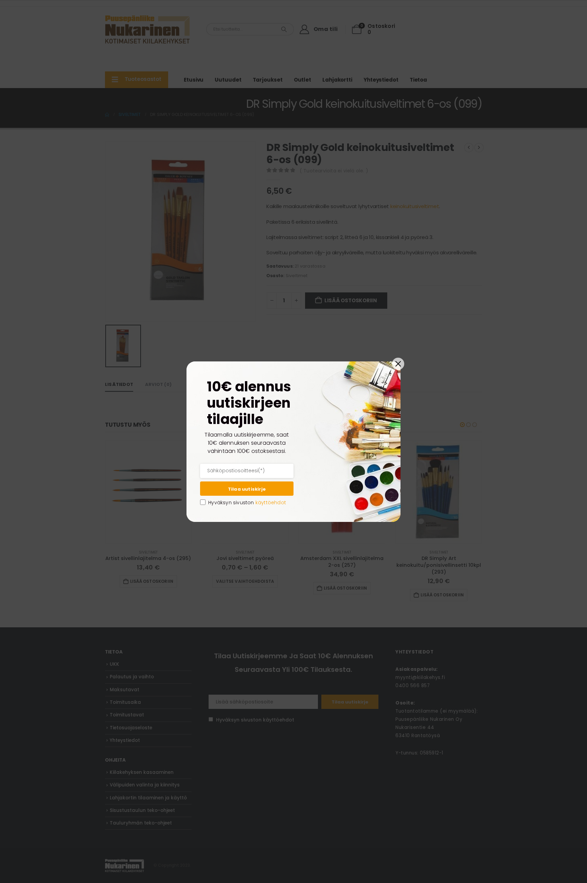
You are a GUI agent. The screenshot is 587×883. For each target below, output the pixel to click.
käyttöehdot (270, 502)
